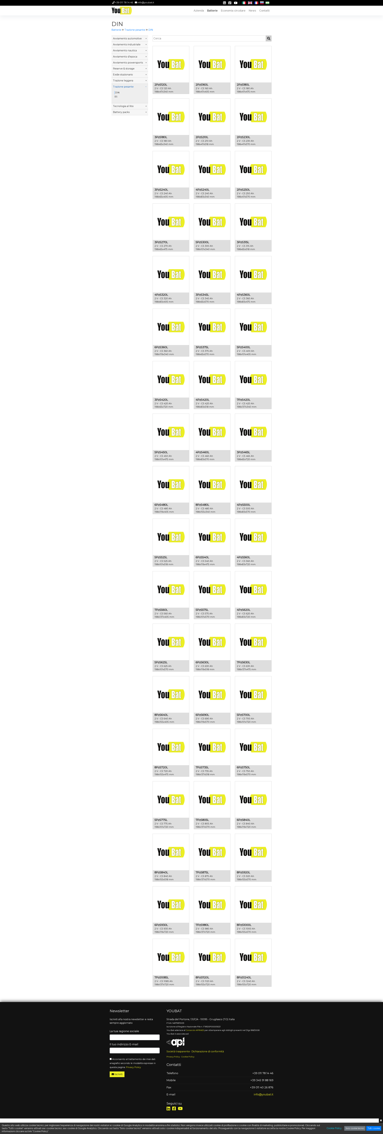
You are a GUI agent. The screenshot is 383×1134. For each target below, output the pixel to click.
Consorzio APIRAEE (195, 1030)
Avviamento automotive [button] (127, 38)
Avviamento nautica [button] (125, 50)
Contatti (264, 10)
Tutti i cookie (374, 1128)
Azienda (199, 10)
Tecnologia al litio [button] (123, 106)
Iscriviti (118, 1074)
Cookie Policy (187, 1057)
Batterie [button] (212, 10)
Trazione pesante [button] (123, 86)
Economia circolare (233, 10)
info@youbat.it (145, 2)
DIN (150, 29)
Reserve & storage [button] (123, 68)
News (252, 10)
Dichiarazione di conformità (208, 1051)
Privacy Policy (133, 1067)
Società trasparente (178, 1051)
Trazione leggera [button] (123, 80)
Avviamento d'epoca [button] (125, 56)
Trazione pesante (134, 29)
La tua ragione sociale (124, 1031)
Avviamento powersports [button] (128, 62)
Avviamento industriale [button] (126, 44)
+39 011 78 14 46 (123, 2)
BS (115, 96)
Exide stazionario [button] (123, 74)
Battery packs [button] (121, 112)
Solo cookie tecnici (355, 1128)
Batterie (116, 29)
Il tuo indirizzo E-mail (124, 1044)
